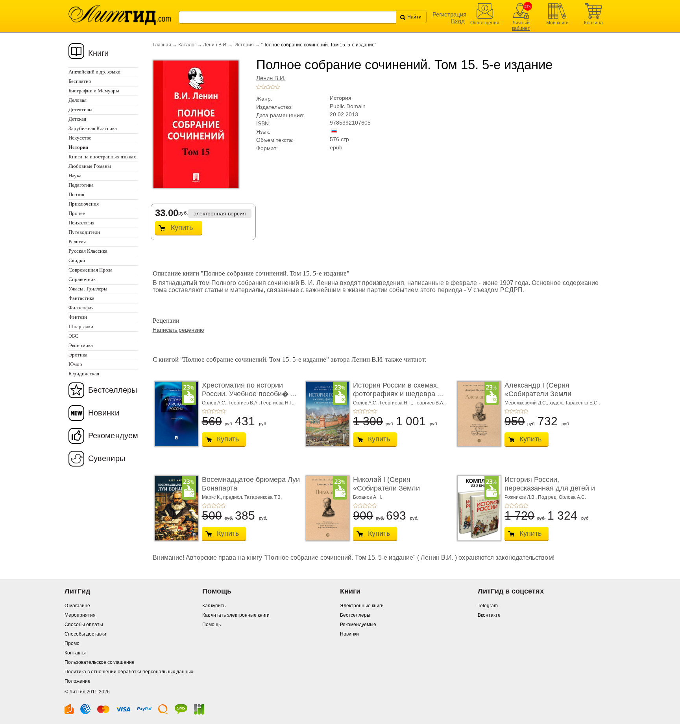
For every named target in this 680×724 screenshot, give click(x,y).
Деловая (77, 100)
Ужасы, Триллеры (87, 289)
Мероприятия (80, 615)
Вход (458, 21)
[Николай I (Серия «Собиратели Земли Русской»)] (325, 508)
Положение (78, 681)
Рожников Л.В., (521, 497)
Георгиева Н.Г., (277, 403)
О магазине (77, 605)
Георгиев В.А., (245, 403)
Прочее (76, 213)
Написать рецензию (178, 330)
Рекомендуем (113, 435)
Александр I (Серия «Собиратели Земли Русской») (537, 393)
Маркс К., (212, 497)
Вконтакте (489, 615)
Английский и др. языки (94, 72)
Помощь (211, 624)
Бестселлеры (112, 390)
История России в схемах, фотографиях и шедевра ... (398, 389)
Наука (74, 175)
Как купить (213, 605)
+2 (263, 87)
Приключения (83, 204)
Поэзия (76, 194)
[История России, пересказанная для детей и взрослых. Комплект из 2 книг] (477, 508)
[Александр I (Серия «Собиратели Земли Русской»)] (477, 414)
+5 (277, 87)
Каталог (187, 45)
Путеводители (84, 232)
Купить (182, 228)
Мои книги (557, 23)
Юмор (75, 364)
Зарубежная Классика (92, 128)
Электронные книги (362, 605)
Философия (81, 308)
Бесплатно (79, 81)
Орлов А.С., (215, 403)
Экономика (80, 345)
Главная (162, 45)
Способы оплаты (84, 624)
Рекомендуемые (358, 624)
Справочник (82, 279)
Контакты (75, 653)
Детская (77, 119)
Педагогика (81, 185)
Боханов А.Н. (367, 497)
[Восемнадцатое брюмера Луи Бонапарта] (174, 508)
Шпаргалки (80, 326)
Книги (98, 53)
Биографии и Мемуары (93, 91)
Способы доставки (85, 634)
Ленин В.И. (215, 45)
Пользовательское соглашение (100, 662)
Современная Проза (90, 270)
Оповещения (484, 23)
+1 (258, 87)
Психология (81, 223)
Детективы (80, 109)
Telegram (488, 605)
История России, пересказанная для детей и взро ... (549, 488)
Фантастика (81, 298)
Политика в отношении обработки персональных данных (129, 671)
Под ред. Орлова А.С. (562, 497)
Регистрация (449, 14)
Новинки (103, 412)
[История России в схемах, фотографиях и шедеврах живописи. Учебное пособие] (325, 414)
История (244, 45)
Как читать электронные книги (236, 615)
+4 (272, 87)
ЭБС (73, 336)
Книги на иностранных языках (102, 157)
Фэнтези (77, 317)
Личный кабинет (521, 25)
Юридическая (83, 374)
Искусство (80, 138)
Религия (77, 241)
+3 (268, 87)
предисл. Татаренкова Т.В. (252, 497)
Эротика (77, 355)
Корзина (593, 23)
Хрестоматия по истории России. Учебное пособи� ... (249, 389)
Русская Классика (87, 251)
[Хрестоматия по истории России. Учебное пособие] (174, 414)
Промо (72, 643)
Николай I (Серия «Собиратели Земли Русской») (386, 488)
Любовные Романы (89, 166)
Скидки (76, 260)
